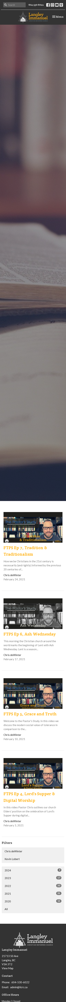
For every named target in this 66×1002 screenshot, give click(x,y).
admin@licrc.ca (18, 987)
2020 (32, 901)
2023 (32, 878)
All (6, 909)
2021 (32, 893)
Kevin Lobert (12, 859)
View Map (7, 968)
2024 (32, 870)
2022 (32, 885)
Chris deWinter (13, 851)
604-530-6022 (36, 4)
